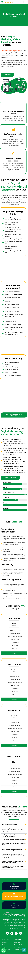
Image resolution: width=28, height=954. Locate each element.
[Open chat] (24, 950)
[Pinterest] (20, 933)
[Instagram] (16, 933)
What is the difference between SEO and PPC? (13, 843)
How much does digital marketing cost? (13, 839)
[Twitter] (11, 933)
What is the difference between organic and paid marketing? (13, 866)
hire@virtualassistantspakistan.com (14, 896)
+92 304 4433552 (14, 886)
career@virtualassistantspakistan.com (14, 905)
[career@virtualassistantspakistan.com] (14, 903)
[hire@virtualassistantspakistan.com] (14, 894)
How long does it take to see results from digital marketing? (12, 835)
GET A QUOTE (14, 653)
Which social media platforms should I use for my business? (13, 850)
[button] (14, 825)
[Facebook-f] (7, 933)
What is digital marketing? (9, 824)
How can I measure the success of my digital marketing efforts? (12, 862)
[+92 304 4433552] (14, 884)
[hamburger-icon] (25, 2)
